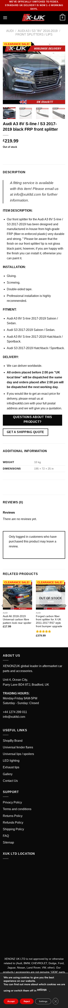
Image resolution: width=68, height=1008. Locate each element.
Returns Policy (12, 815)
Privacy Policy (12, 802)
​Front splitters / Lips (34, 34)
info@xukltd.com (18, 403)
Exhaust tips (11, 767)
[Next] (59, 73)
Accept (11, 1001)
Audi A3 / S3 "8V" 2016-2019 (38, 30)
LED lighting (11, 760)
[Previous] (8, 73)
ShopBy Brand (12, 740)
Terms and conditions (17, 809)
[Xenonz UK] (34, 17)
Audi (10, 30)
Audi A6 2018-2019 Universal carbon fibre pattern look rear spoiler (17, 619)
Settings (43, 1001)
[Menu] (5, 17)
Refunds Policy (13, 822)
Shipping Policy (13, 829)
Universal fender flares (18, 747)
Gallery (7, 774)
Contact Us (10, 780)
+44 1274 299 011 (15, 712)
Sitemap (8, 842)
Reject (27, 1001)
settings (42, 989)
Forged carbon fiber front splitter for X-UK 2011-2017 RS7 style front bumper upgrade (49, 621)
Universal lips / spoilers (18, 754)
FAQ (6, 835)
